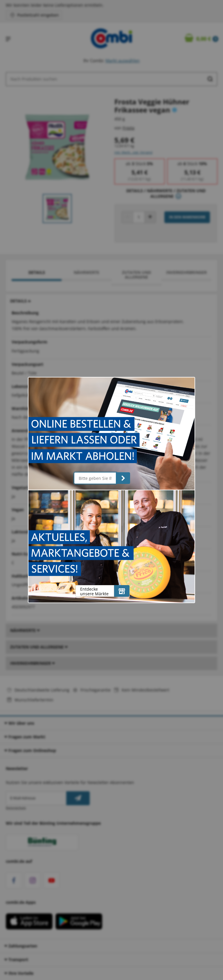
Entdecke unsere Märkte (94, 591)
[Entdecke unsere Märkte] (122, 591)
